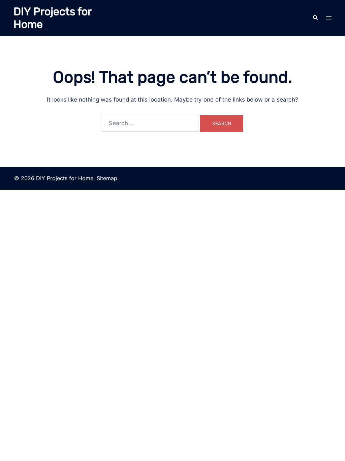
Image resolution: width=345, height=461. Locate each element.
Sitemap (107, 178)
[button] (315, 18)
